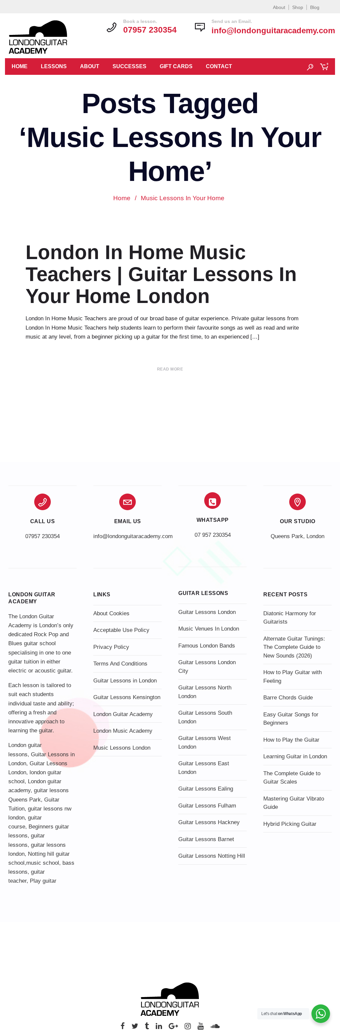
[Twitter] (134, 1028)
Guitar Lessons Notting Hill (211, 856)
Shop (297, 7)
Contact (219, 66)
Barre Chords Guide (288, 697)
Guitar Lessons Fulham (207, 806)
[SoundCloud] (215, 1028)
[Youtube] (200, 1028)
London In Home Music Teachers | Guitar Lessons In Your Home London (161, 274)
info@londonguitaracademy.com (273, 30)
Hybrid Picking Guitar (289, 824)
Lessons (54, 66)
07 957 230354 (213, 535)
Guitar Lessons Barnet (206, 839)
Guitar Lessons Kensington (126, 697)
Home (20, 66)
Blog (314, 7)
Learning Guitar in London (295, 756)
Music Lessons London (121, 748)
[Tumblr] (146, 1028)
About (279, 7)
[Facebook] (122, 1028)
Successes (129, 66)
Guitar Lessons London (207, 612)
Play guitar (43, 881)
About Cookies (111, 613)
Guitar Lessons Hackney (209, 822)
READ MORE (170, 369)
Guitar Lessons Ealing (205, 789)
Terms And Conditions (120, 664)
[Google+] (173, 1028)
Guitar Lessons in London (125, 680)
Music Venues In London (208, 629)
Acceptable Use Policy (121, 630)
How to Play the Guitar (291, 740)
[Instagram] (187, 1028)
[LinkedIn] (158, 1028)
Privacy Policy (111, 647)
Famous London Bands (206, 646)
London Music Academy (122, 731)
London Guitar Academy (123, 714)
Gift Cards (176, 66)
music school (42, 863)
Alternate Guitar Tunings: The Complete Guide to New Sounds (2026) (294, 647)
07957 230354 (42, 536)
